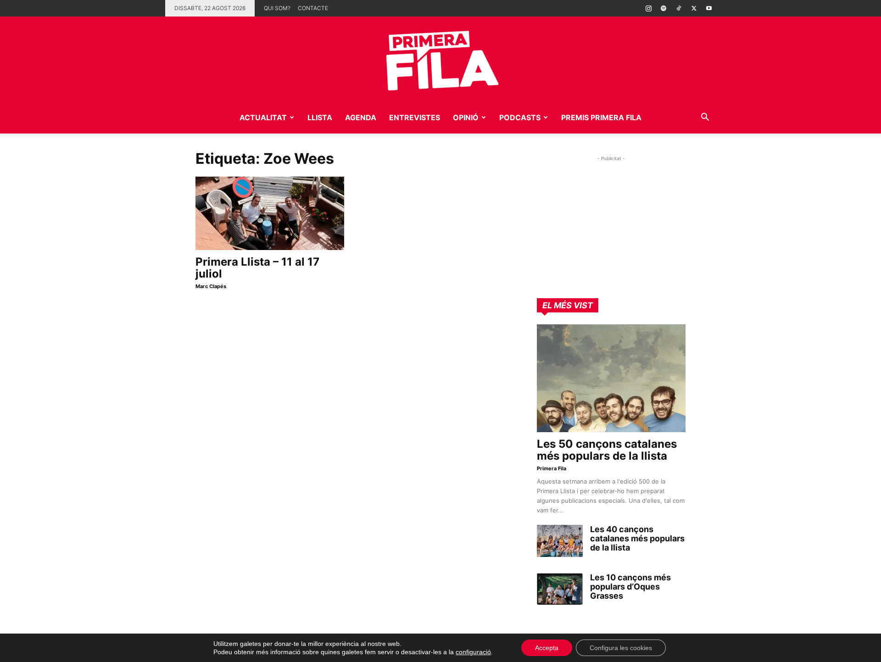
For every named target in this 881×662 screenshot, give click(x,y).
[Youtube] (709, 8)
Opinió (466, 117)
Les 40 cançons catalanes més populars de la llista (637, 538)
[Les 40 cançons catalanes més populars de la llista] (560, 541)
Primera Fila (551, 468)
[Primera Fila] (440, 59)
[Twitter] (694, 8)
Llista (319, 117)
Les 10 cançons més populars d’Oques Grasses (630, 587)
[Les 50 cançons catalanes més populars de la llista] (611, 378)
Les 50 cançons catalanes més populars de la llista (607, 449)
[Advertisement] (611, 220)
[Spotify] (663, 8)
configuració (473, 652)
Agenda (360, 117)
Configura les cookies (621, 647)
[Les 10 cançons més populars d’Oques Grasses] (560, 589)
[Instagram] (648, 8)
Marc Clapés (210, 286)
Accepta (546, 647)
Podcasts (520, 117)
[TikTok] (679, 8)
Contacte (313, 8)
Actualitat (263, 117)
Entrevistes (414, 117)
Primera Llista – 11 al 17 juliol (257, 267)
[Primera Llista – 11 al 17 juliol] (269, 213)
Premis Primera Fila (601, 117)
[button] (705, 118)
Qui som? (277, 8)
